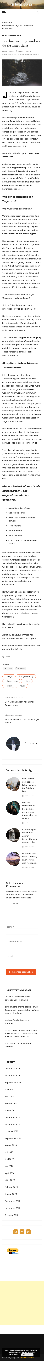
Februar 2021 (11, 1103)
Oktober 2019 (11, 1215)
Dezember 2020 (13, 1117)
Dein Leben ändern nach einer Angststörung (19, 703)
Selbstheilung (14, 35)
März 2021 (9, 1096)
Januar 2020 (11, 1194)
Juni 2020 (9, 1159)
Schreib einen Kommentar (29, 54)
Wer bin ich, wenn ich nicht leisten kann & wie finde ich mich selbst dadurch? (21, 1033)
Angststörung (27, 676)
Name (10, 926)
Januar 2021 (10, 1110)
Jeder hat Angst (22, 4)
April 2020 (10, 1173)
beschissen (12, 681)
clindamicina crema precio (18, 1006)
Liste (28, 681)
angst (10, 676)
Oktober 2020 (11, 1131)
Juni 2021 (9, 1089)
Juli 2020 (9, 1152)
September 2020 (13, 1138)
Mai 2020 (9, 1166)
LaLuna (8, 996)
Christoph (12, 54)
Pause (23, 686)
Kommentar (13, 903)
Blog (4, 35)
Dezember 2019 (12, 1201)
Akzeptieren (27, 1355)
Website (10, 956)
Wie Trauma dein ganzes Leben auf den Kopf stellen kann (29, 785)
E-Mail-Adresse (14, 941)
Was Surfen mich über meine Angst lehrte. (22, 721)
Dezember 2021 (12, 1068)
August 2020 (11, 1145)
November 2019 (12, 1208)
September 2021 (13, 1082)
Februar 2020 (11, 1187)
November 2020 (13, 1124)
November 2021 (12, 1075)
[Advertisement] (22, 1303)
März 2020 (10, 1180)
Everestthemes (27, 1357)
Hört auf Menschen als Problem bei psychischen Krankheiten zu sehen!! (29, 810)
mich (9, 686)
